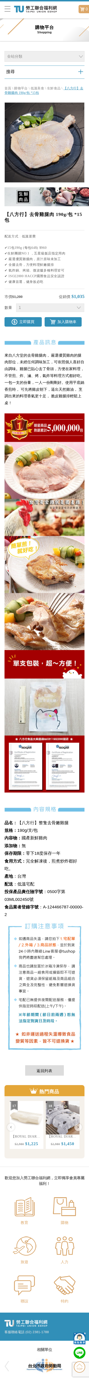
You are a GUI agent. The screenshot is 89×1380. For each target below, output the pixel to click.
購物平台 (21, 88)
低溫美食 (37, 88)
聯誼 (24, 1301)
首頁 (8, 88)
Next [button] (78, 1127)
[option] (26, 1125)
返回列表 (45, 1071)
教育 (24, 1223)
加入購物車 (66, 322)
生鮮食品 (54, 88)
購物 (64, 1223)
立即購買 (26, 322)
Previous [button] (11, 1127)
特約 (64, 1301)
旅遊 (24, 1262)
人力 (64, 1262)
